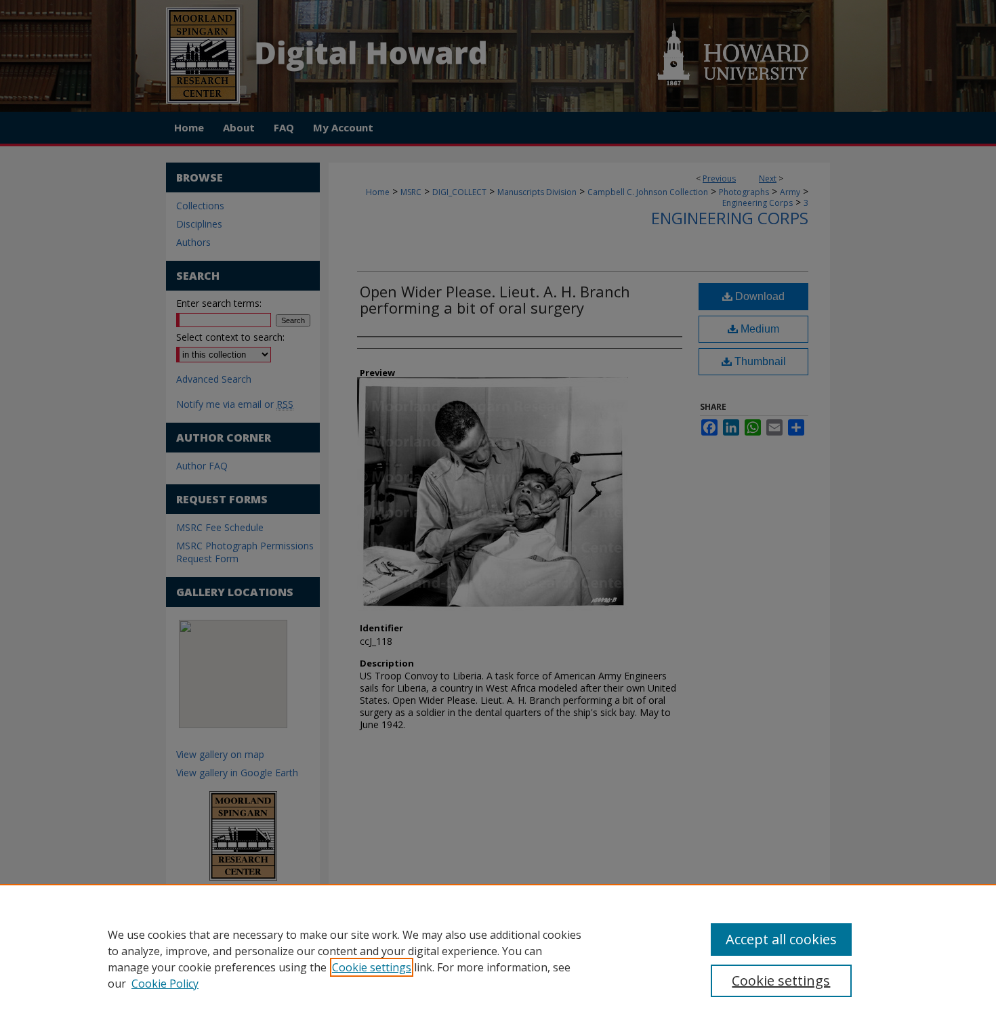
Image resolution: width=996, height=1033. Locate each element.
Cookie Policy (165, 983)
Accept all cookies (781, 939)
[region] (498, 958)
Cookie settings (371, 967)
